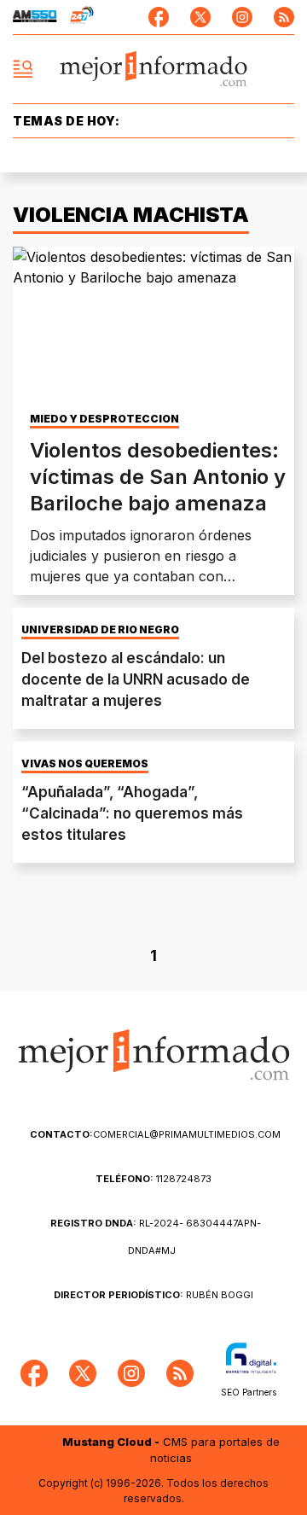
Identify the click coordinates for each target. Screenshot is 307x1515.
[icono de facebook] (158, 17)
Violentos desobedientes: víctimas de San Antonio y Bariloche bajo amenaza (158, 477)
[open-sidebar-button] (23, 69)
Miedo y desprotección (104, 419)
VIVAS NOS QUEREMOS (84, 764)
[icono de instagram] (242, 17)
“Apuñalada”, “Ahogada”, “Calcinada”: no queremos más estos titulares (132, 813)
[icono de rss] (284, 17)
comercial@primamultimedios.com (155, 1134)
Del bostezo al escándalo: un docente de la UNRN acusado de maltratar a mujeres (135, 679)
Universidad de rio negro (100, 630)
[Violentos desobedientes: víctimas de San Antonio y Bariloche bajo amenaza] (153, 326)
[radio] (35, 17)
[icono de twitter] (200, 17)
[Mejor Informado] (154, 69)
